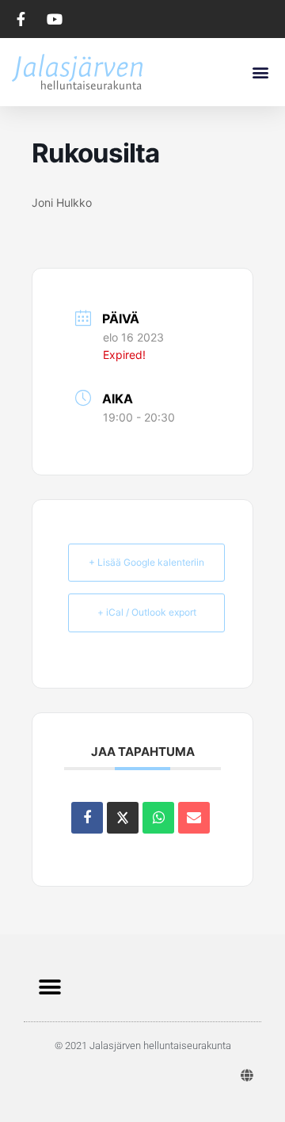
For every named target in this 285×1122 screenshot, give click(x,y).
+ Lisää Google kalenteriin (146, 562)
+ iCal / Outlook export (146, 612)
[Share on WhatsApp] (158, 818)
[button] (260, 72)
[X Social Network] (123, 818)
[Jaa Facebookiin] (87, 818)
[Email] (194, 818)
